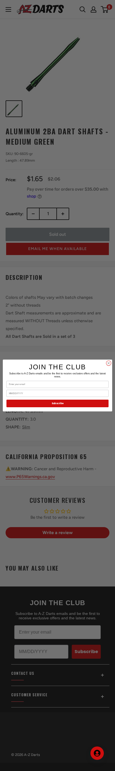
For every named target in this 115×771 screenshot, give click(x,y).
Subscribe (57, 403)
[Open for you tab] (97, 753)
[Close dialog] (108, 363)
